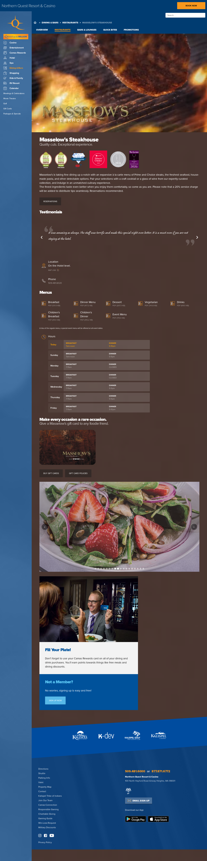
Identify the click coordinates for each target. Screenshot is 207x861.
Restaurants (70, 22)
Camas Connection (47, 804)
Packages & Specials (12, 113)
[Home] (35, 22)
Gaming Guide (45, 818)
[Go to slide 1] (95, 568)
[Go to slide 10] (121, 569)
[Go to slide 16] (138, 568)
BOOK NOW (191, 6)
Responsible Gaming (48, 809)
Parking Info (44, 777)
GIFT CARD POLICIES (78, 473)
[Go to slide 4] (104, 568)
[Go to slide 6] (109, 568)
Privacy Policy (45, 842)
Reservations (50, 201)
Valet (40, 782)
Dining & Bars (50, 22)
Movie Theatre (9, 98)
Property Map (44, 786)
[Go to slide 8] (115, 568)
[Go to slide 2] (98, 568)
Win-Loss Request (47, 822)
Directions (43, 768)
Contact (42, 791)
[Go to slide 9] (118, 568)
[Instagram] (39, 835)
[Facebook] (45, 835)
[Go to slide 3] (101, 568)
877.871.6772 (161, 771)
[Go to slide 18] (143, 568)
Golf (5, 103)
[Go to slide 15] (135, 568)
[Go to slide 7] (112, 568)
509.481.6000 (135, 771)
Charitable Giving (46, 813)
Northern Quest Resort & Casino (141, 776)
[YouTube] (52, 835)
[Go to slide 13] (129, 568)
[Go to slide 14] (132, 568)
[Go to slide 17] (140, 568)
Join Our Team (45, 800)
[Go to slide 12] (126, 568)
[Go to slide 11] (123, 568)
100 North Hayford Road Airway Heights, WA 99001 (150, 780)
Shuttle (41, 773)
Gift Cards (7, 108)
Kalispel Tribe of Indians (50, 795)
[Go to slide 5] (107, 568)
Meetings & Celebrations (13, 93)
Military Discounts (47, 827)
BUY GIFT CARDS (51, 473)
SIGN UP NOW (55, 700)
